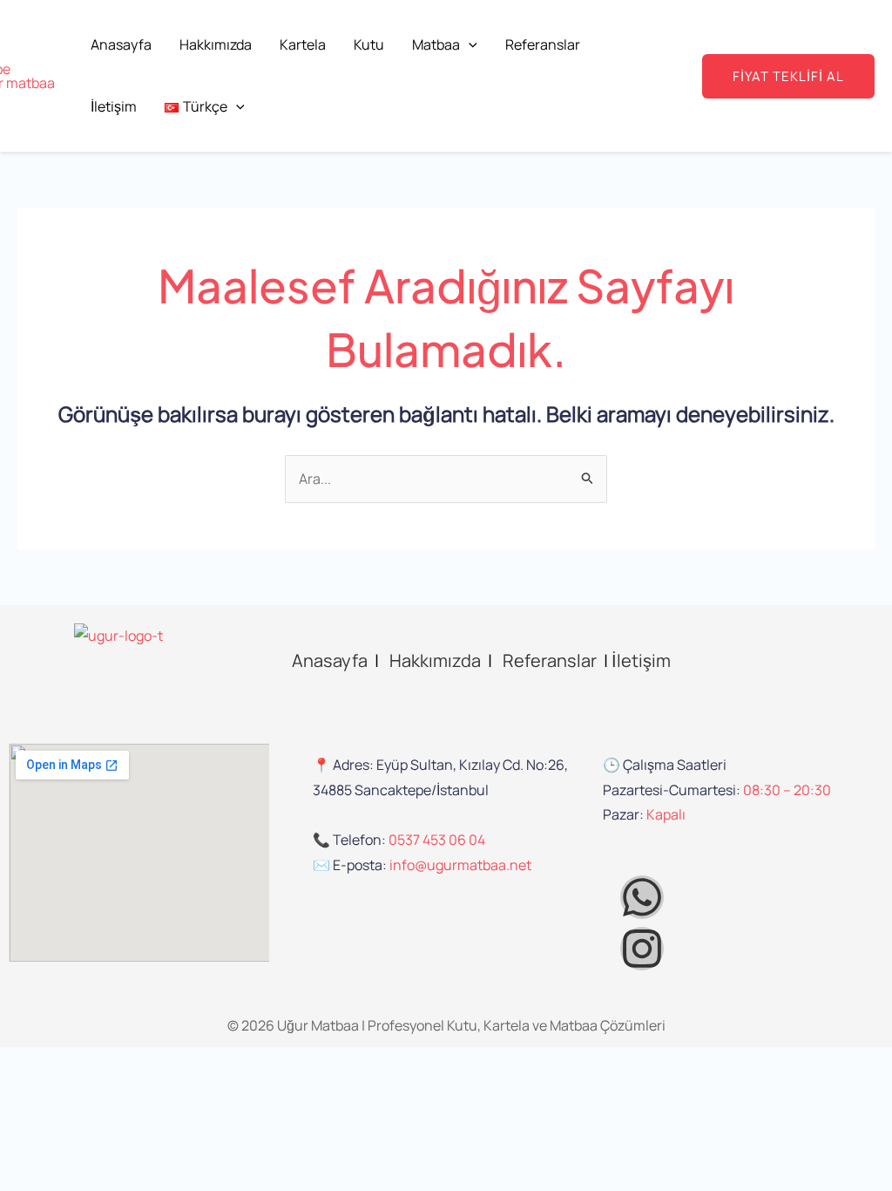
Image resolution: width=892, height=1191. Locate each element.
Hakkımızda (215, 44)
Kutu (369, 44)
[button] (468, 44)
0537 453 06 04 (437, 839)
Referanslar (542, 44)
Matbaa (436, 44)
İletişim (114, 106)
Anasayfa (121, 44)
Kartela (303, 44)
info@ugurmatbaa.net (460, 865)
